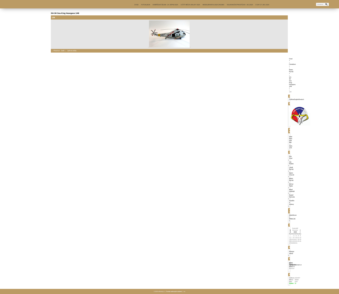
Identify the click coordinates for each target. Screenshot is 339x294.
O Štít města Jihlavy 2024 (190, 4)
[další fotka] (190, 47)
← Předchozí (56, 50)
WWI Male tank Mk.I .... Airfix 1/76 (290, 142)
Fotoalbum (145, 4)
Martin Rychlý (291, 70)
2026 (295, 232)
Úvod (136, 4)
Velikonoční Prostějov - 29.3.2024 (240, 4)
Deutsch (301, 99)
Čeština (291, 99)
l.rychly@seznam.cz (295, 265)
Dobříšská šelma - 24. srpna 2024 (165, 4)
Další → (63, 50)
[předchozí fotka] (148, 47)
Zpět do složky (71, 50)
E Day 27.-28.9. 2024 (262, 4)
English (296, 99)
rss (184, 291)
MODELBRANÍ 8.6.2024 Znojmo (213, 4)
